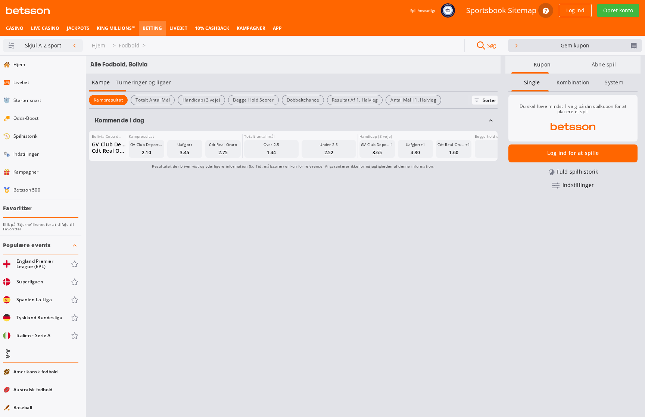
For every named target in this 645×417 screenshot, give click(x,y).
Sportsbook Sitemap (501, 10)
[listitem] (14, 28)
